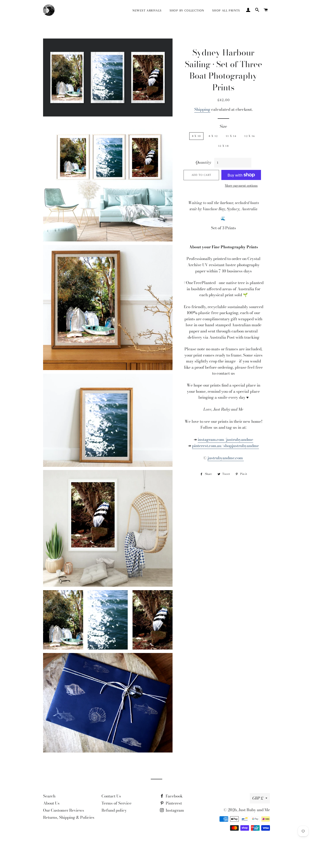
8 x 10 (196, 136)
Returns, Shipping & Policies (68, 817)
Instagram (174, 810)
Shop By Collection (187, 10)
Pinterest (173, 803)
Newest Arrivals (147, 10)
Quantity (203, 162)
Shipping (202, 109)
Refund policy (114, 810)
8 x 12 (213, 136)
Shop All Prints (226, 10)
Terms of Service (117, 803)
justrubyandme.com (226, 458)
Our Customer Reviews (63, 810)
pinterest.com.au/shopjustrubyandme (225, 446)
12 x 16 (249, 136)
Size (223, 126)
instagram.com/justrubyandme (225, 440)
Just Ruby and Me (254, 810)
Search (49, 796)
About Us (51, 803)
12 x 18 (223, 145)
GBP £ (257, 798)
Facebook (174, 796)
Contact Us (111, 796)
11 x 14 (231, 136)
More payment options (241, 185)
